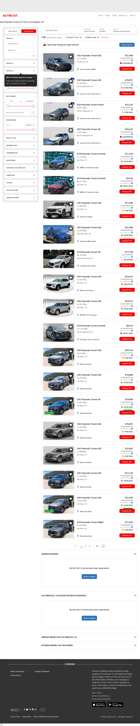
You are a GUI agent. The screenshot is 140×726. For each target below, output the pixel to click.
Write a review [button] (89, 576)
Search (107, 15)
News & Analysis (17, 671)
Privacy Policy (26, 716)
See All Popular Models (101, 696)
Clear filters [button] (12, 31)
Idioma (16, 710)
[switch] (31, 112)
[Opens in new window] (99, 704)
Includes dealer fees (127, 58)
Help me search (127, 45)
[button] (20, 43)
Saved (114, 15)
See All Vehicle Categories (102, 699)
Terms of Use (15, 716)
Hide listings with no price (15, 112)
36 (97, 546)
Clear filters (105, 37)
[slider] (7, 88)
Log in (43, 710)
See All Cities (97, 693)
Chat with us (15, 675)
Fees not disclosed (127, 254)
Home (101, 15)
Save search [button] (28, 31)
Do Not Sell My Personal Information (46, 716)
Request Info (127, 69)
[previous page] (75, 546)
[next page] (103, 546)
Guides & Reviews (42, 671)
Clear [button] (33, 55)
